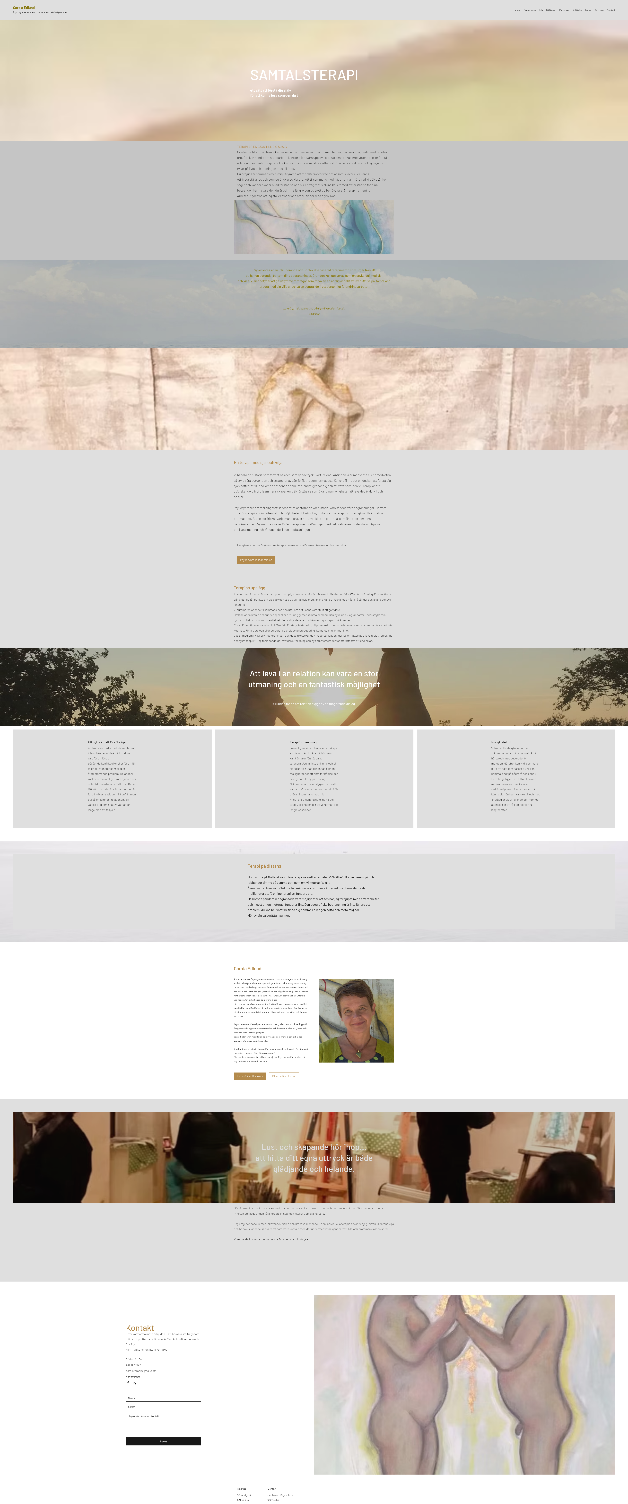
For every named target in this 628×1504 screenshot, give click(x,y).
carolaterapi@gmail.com (141, 1370)
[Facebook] (128, 1383)
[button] (250, 1076)
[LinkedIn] (134, 1383)
